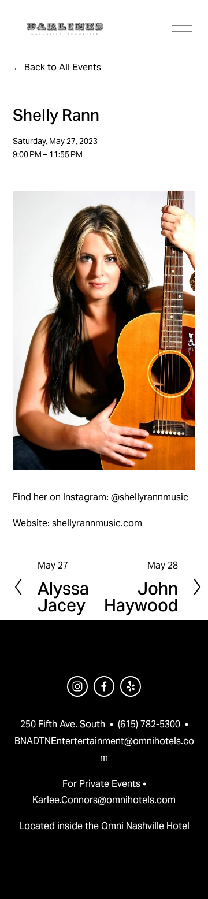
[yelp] (130, 686)
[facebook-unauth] (104, 686)
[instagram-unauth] (77, 686)
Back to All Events (62, 67)
